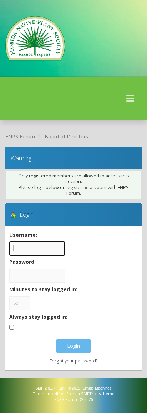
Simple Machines (97, 388)
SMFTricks (91, 393)
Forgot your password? (74, 361)
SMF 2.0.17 (45, 388)
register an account (86, 187)
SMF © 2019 (69, 388)
